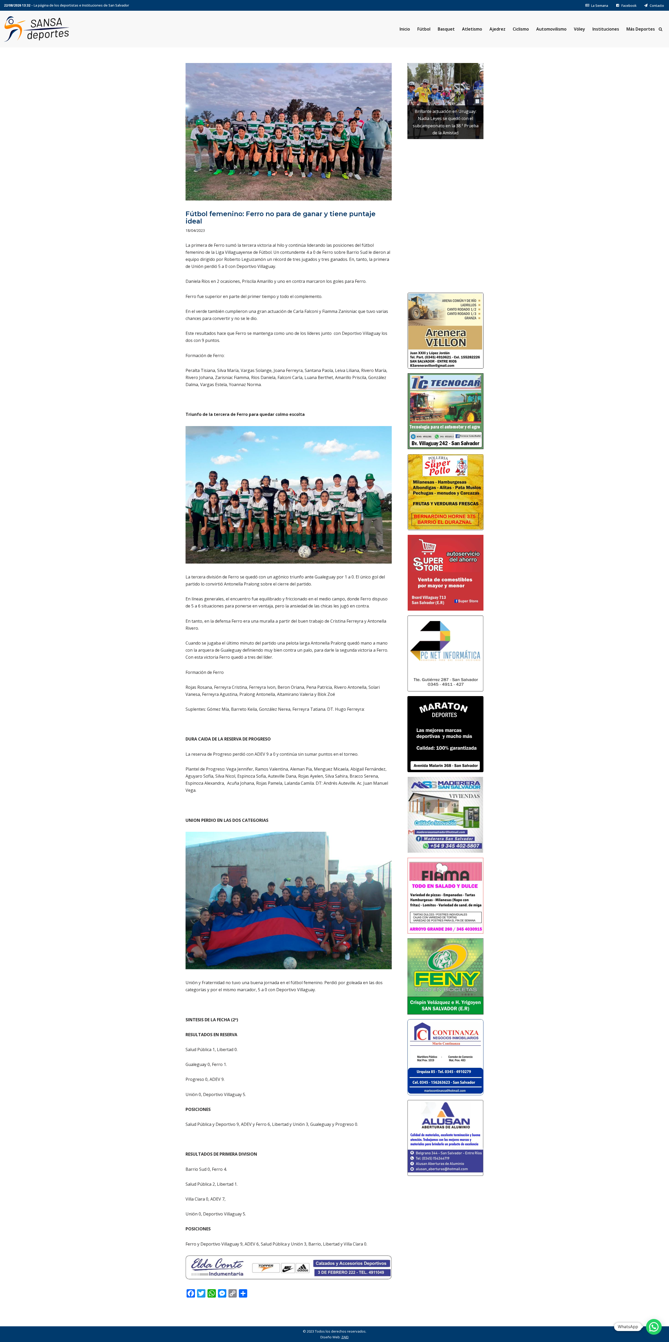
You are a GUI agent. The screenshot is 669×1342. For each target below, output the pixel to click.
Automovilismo (551, 29)
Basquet (446, 29)
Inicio (405, 29)
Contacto (657, 5)
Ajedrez (497, 29)
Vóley (579, 29)
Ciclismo (521, 29)
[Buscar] (660, 29)
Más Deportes (640, 29)
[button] (654, 1327)
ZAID (345, 1337)
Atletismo (472, 29)
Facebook (628, 5)
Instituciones (605, 29)
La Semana (599, 5)
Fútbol (423, 29)
